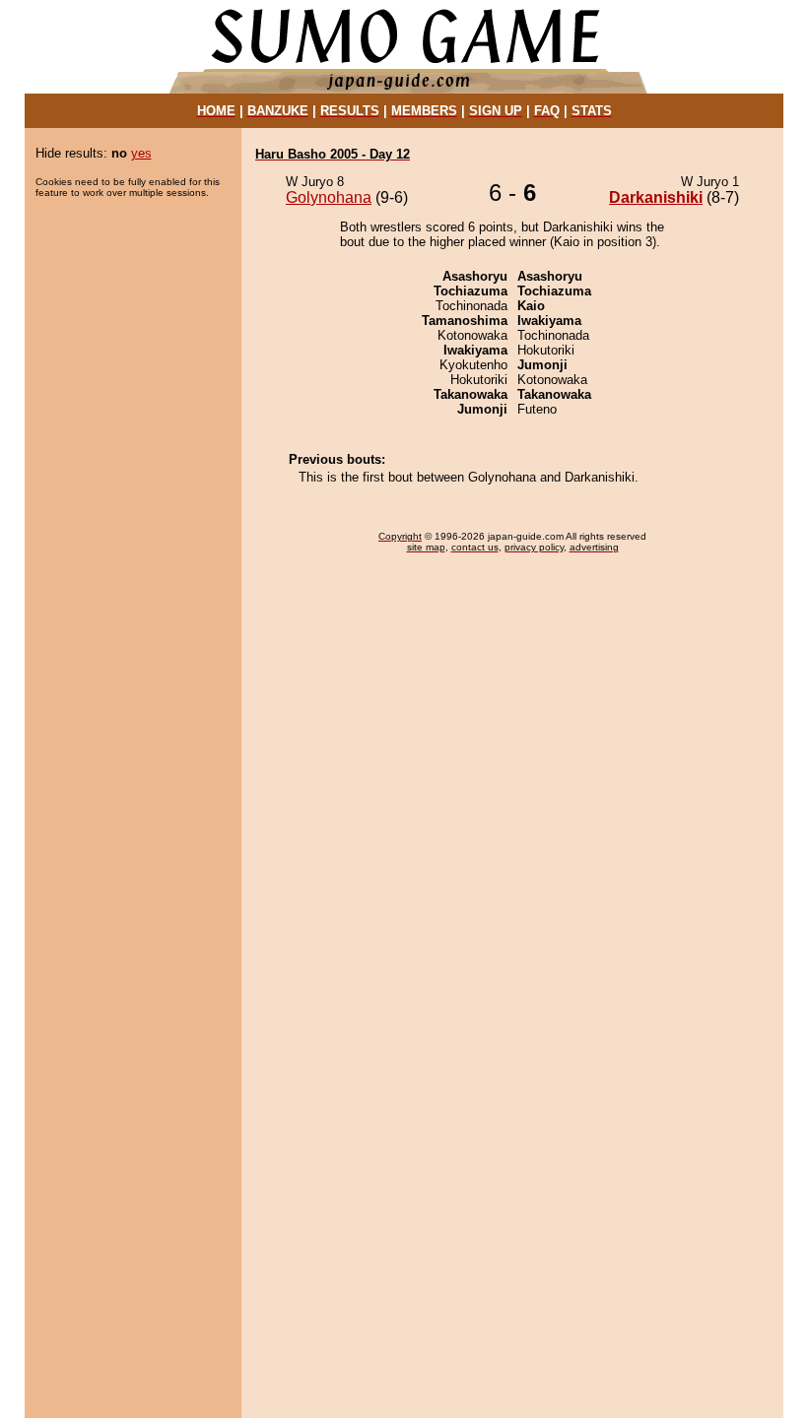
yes (141, 153)
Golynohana (328, 197)
